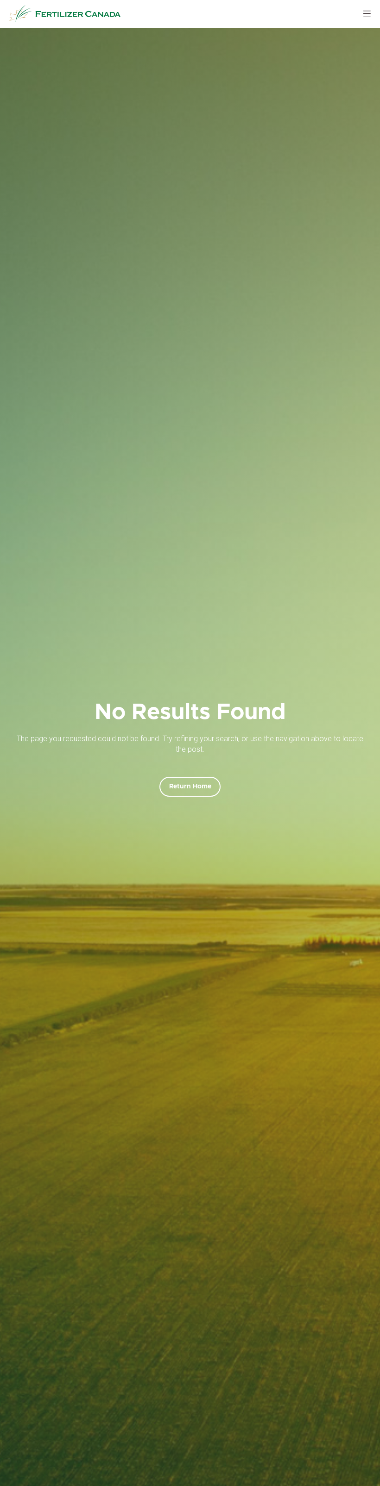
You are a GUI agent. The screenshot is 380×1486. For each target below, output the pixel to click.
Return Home (190, 786)
